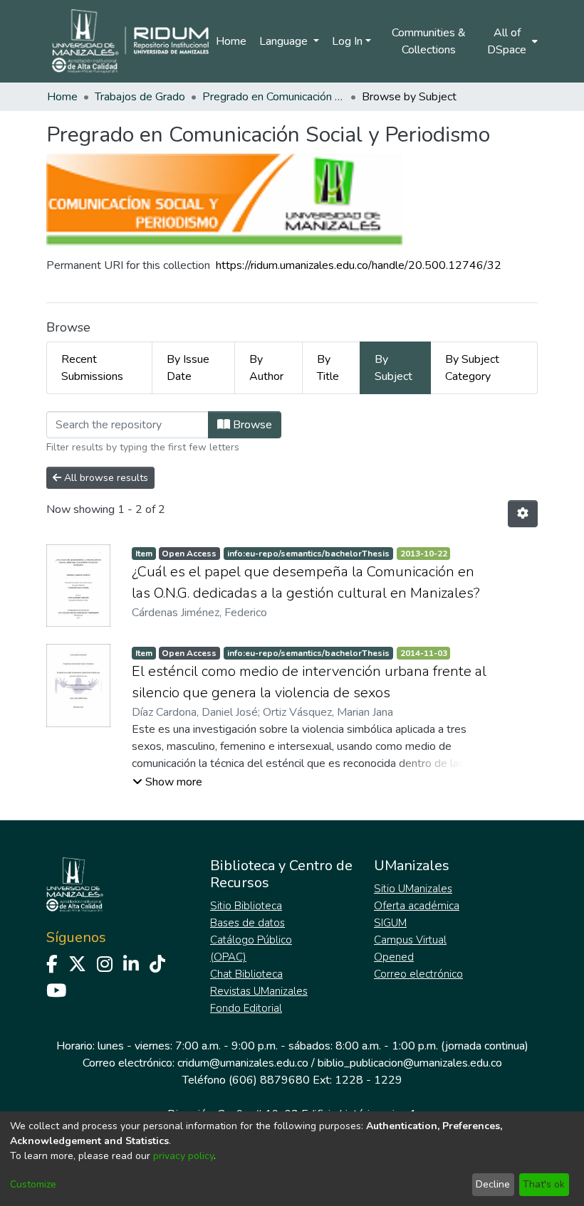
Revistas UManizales (259, 991)
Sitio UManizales (413, 889)
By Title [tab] (328, 367)
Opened (394, 957)
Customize (33, 1184)
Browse (251, 425)
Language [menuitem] (285, 41)
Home (231, 41)
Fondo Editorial (246, 1008)
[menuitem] (511, 41)
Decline (493, 1184)
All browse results (104, 478)
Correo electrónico (418, 974)
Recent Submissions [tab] (92, 367)
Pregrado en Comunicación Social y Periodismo (273, 97)
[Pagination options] (523, 513)
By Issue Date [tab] (188, 367)
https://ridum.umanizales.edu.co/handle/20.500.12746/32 (358, 265)
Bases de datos (247, 923)
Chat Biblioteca (246, 974)
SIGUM (390, 923)
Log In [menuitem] (347, 41)
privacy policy (183, 1156)
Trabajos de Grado (140, 97)
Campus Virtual (410, 940)
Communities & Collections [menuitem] (429, 41)
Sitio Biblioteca (246, 906)
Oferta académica (416, 906)
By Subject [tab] (393, 367)
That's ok (544, 1184)
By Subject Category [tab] (472, 367)
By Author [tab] (266, 367)
